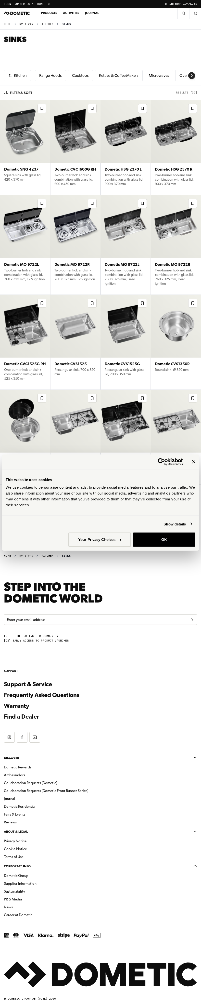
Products (49, 13)
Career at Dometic (33, 914)
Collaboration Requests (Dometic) (30, 783)
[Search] (183, 13)
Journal (92, 13)
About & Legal (16, 831)
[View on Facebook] (22, 737)
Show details (174, 524)
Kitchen (47, 24)
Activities (71, 13)
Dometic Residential (35, 806)
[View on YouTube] (34, 737)
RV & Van (26, 24)
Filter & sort (21, 93)
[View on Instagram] (9, 737)
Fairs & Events (14, 814)
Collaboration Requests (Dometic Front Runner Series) (46, 791)
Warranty (16, 705)
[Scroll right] (191, 75)
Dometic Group (31, 875)
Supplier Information (20, 883)
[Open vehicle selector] (195, 13)
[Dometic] (17, 13)
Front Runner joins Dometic (27, 4)
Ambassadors (14, 775)
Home (7, 24)
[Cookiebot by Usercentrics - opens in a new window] (161, 461)
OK (164, 539)
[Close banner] (193, 461)
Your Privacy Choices (96, 539)
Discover (11, 758)
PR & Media (28, 899)
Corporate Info (17, 866)
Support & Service (28, 684)
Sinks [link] (66, 24)
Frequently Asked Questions (41, 695)
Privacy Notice (15, 841)
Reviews (10, 822)
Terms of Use (14, 857)
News (24, 907)
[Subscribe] (192, 619)
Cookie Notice (15, 849)
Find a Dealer (21, 716)
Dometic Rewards (17, 767)
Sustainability (14, 891)
